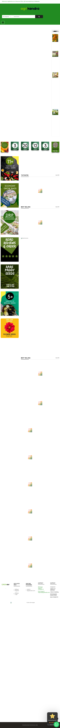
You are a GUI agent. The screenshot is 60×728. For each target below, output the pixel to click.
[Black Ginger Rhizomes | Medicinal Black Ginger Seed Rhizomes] (55, 54)
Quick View (40, 219)
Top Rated (24, 175)
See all (57, 175)
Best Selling (25, 207)
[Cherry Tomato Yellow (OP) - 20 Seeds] (55, 38)
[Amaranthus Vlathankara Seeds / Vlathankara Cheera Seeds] (40, 222)
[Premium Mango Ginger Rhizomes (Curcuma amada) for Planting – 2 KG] (30, 544)
